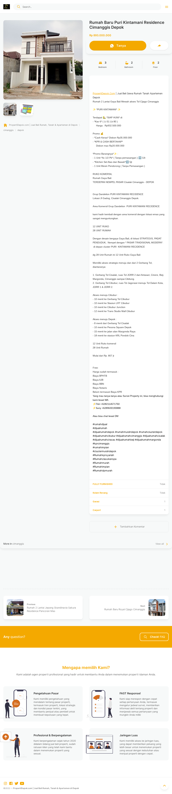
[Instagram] (5, 783)
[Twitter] (16, 783)
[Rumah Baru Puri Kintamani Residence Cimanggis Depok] (43, 59)
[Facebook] (11, 783)
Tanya (121, 45)
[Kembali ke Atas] (164, 785)
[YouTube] (22, 783)
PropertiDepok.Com (104, 93)
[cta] (19, 7)
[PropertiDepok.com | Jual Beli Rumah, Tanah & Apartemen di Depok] (6, 6)
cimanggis (18, 543)
